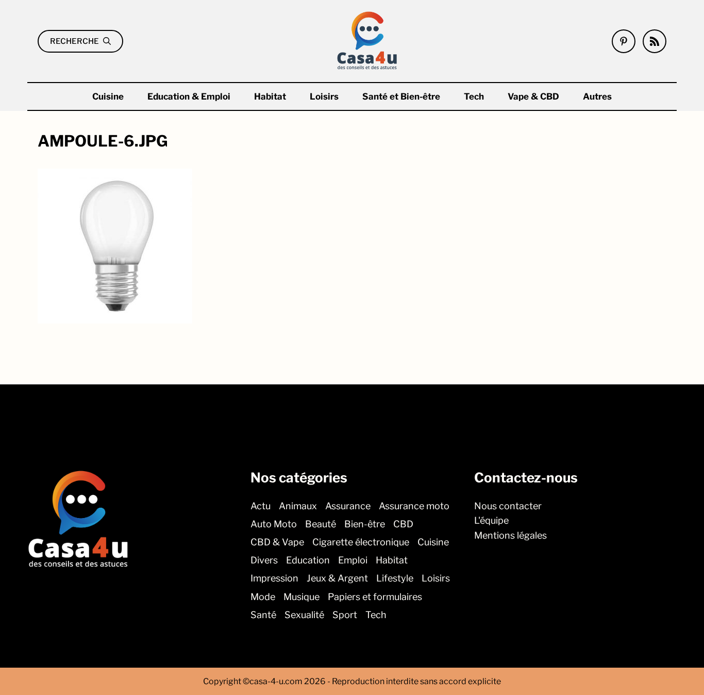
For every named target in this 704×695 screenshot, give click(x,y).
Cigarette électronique (360, 542)
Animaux (298, 505)
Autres (597, 96)
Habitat (270, 96)
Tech (474, 96)
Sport (344, 614)
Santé (263, 614)
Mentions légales (510, 535)
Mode (262, 596)
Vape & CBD (533, 96)
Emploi (352, 560)
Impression (274, 578)
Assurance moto (414, 505)
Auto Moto (273, 523)
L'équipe (491, 520)
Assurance (348, 505)
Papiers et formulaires (375, 596)
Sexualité (304, 614)
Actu (260, 505)
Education (308, 560)
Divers (264, 560)
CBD (403, 523)
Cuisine (108, 96)
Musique (301, 596)
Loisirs (324, 96)
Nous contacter (508, 505)
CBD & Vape (277, 542)
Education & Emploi (188, 96)
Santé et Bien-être (401, 96)
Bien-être (364, 523)
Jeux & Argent (337, 578)
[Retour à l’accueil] (367, 40)
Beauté (320, 523)
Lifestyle (394, 578)
